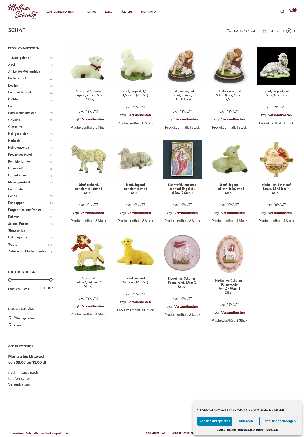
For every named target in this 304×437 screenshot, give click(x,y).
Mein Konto (148, 12)
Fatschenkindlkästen (22, 113)
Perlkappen (16, 203)
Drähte (13, 99)
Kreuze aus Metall (20, 155)
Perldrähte (15, 189)
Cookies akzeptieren (215, 421)
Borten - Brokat (19, 78)
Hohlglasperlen (18, 147)
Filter (48, 288)
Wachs (12, 244)
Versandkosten (92, 119)
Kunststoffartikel (19, 161)
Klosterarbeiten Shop (60, 12)
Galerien (14, 120)
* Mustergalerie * (19, 58)
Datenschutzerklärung (250, 429)
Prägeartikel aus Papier (24, 210)
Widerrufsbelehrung (186, 433)
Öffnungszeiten (24, 318)
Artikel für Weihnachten (24, 71)
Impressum (272, 429)
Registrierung (155, 433)
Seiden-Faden (18, 224)
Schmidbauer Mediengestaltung (48, 433)
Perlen (12, 196)
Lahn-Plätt (15, 168)
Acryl (11, 65)
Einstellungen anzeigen (279, 421)
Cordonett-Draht (19, 92)
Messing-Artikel (19, 182)
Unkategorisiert (18, 237)
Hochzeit (14, 141)
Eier (10, 106)
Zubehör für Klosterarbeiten (27, 251)
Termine (91, 12)
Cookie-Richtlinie (226, 429)
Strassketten (16, 230)
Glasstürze (15, 127)
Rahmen (13, 217)
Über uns (126, 12)
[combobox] (244, 31)
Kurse (108, 12)
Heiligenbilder (18, 134)
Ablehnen (246, 421)
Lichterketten (17, 175)
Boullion (13, 85)
